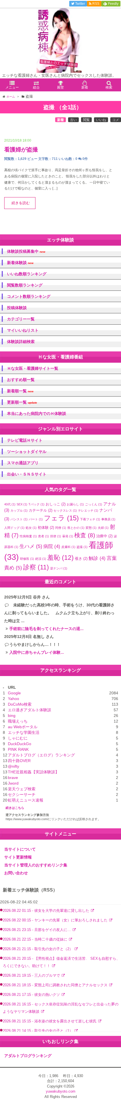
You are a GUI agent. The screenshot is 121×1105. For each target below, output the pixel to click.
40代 (9, 504)
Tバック (36, 504)
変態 (91, 527)
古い (73, 120)
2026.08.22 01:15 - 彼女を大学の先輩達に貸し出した (46, 911)
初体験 (46, 527)
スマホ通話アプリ (23, 463)
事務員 (108, 519)
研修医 (27, 558)
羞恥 (60, 557)
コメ (115, 120)
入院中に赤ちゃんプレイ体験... (36, 652)
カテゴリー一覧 (21, 319)
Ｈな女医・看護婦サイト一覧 (32, 368)
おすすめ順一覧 (21, 380)
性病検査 (28, 536)
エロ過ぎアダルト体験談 (29, 710)
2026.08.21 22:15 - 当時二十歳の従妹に (35, 939)
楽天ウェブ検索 (21, 789)
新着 (60, 120)
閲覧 (86, 120)
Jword (13, 783)
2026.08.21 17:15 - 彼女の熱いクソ (32, 995)
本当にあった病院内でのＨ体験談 (36, 413)
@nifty (13, 766)
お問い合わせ (16, 873)
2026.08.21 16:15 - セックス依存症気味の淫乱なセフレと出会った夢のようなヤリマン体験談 (60, 1007)
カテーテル (40, 510)
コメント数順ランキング (28, 296)
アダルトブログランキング (27, 1055)
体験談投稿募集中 (26, 251)
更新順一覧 (22, 402)
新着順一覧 (20, 391)
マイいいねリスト (23, 330)
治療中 (104, 536)
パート (36, 519)
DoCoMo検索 (20, 704)
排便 (55, 536)
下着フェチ (90, 519)
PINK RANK (18, 749)
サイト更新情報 (18, 857)
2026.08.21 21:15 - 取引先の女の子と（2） (38, 949)
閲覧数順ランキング (24, 285)
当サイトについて (20, 849)
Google (14, 693)
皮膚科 (68, 547)
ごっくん (93, 504)
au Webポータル (22, 727)
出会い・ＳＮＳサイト (26, 474)
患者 (43, 536)
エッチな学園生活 (23, 732)
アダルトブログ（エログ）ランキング (41, 755)
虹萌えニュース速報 (25, 800)
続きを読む (21, 203)
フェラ (61, 518)
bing (11, 715)
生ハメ (30, 546)
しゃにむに (18, 738)
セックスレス (65, 510)
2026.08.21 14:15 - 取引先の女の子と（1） (38, 1031)
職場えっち (18, 721)
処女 (31, 527)
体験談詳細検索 (21, 342)
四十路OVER (19, 760)
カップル (19, 510)
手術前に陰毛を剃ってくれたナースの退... (46, 628)
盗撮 (82, 547)
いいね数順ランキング (26, 274)
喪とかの (75, 527)
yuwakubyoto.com (60, 1091)
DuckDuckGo (19, 743)
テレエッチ (88, 510)
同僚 (60, 527)
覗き (81, 558)
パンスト (19, 519)
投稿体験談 (17, 308)
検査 (84, 535)
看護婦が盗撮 (21, 149)
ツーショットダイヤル (26, 452)
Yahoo (13, 698)
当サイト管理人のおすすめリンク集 (35, 865)
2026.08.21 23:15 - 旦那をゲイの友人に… (37, 930)
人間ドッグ (14, 527)
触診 (97, 558)
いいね (101, 120)
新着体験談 (20, 263)
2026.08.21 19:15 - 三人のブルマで (32, 976)
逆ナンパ (58, 568)
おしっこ (56, 504)
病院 (51, 546)
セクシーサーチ (21, 794)
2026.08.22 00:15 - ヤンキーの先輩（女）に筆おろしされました (56, 920)
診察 (36, 567)
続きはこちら (15, 807)
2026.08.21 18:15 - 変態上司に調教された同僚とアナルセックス (56, 985)
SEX (22, 504)
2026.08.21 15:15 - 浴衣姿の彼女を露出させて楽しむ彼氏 (50, 1021)
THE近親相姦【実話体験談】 (33, 772)
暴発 (67, 536)
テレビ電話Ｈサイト (24, 440)
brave (13, 777)
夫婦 (103, 527)
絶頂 (40, 558)
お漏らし (75, 504)
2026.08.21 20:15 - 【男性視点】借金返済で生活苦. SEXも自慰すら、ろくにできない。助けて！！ (61, 962)
